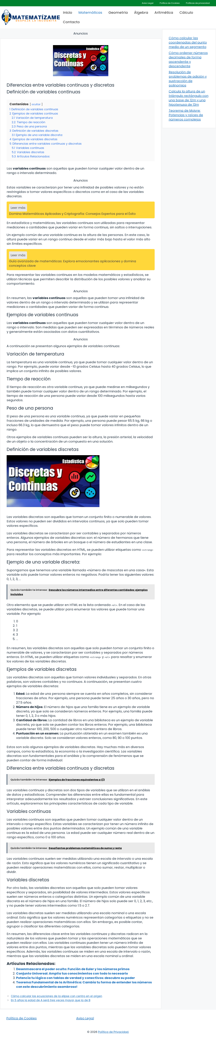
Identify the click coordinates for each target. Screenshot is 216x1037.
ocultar (36, 104)
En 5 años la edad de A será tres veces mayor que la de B (50, 1000)
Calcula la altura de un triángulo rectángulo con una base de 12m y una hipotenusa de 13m (188, 98)
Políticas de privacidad (198, 3)
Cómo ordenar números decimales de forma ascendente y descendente (188, 59)
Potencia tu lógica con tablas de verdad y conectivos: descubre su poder (75, 978)
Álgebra (141, 12)
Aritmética (163, 12)
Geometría (118, 12)
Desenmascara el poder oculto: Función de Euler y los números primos (73, 969)
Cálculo (186, 12)
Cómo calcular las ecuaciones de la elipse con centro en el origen (56, 996)
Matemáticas (90, 12)
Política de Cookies (170, 3)
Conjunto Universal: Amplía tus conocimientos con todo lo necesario (72, 973)
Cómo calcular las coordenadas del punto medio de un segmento (188, 42)
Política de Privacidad (113, 1032)
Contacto (71, 22)
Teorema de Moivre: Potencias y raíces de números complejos (186, 115)
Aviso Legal (147, 3)
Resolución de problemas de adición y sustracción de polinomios (188, 79)
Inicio (67, 12)
